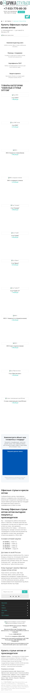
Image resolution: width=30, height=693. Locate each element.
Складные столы (24, 674)
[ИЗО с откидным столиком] (15, 177)
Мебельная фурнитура (7, 679)
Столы (18, 674)
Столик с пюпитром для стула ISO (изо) (15, 401)
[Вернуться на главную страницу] (1, 21)
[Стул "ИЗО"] (15, 122)
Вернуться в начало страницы (28, 690)
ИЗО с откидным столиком (15, 180)
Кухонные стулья (6, 674)
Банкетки (11, 678)
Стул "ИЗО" (15, 125)
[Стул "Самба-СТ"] (15, 288)
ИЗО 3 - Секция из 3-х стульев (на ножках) (15, 318)
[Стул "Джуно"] (15, 260)
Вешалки (16, 678)
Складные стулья (6, 676)
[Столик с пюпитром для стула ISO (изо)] (15, 398)
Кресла (3, 678)
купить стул (16, 644)
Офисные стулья (5, 673)
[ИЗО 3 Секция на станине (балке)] (15, 150)
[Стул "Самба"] (15, 232)
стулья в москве (23, 644)
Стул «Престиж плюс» (15, 373)
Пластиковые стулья (16, 676)
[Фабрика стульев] (15, 4)
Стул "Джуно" (15, 263)
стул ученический (7, 644)
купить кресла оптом (12, 643)
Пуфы (6, 678)
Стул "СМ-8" (15, 97)
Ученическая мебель (23, 673)
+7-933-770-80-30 (7, 682)
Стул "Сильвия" (15, 208)
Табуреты (13, 674)
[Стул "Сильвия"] (15, 205)
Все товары (8, 21)
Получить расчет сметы (15, 451)
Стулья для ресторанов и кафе (8, 671)
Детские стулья (14, 673)
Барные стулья (20, 671)
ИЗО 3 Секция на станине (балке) (15, 153)
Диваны (24, 676)
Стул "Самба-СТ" (15, 290)
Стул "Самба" (15, 235)
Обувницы (22, 678)
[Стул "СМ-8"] (15, 95)
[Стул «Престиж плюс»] (15, 370)
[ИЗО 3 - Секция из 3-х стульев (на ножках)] (15, 315)
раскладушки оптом (23, 643)
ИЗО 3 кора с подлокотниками (15, 346)
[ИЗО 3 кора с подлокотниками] (15, 343)
